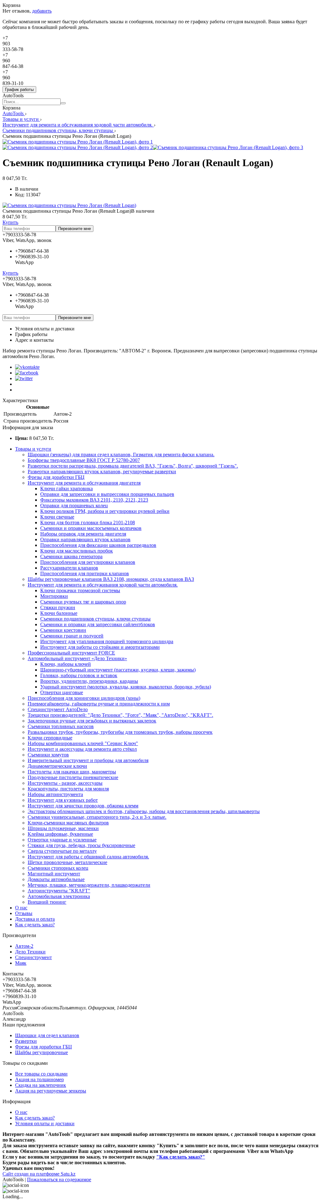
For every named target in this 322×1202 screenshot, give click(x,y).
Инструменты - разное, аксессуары (65, 783)
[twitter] (24, 378)
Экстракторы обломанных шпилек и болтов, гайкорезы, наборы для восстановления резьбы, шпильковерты (144, 811)
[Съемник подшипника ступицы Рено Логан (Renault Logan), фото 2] (78, 147)
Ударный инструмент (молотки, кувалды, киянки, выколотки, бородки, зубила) (125, 686)
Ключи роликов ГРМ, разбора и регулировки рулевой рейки (104, 511)
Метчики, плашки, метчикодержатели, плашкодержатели (89, 885)
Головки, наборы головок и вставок (78, 675)
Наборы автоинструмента (55, 794)
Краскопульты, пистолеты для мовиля (68, 788)
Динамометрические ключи (57, 766)
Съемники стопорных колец (58, 868)
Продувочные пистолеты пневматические (73, 777)
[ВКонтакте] (27, 367)
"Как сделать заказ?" (180, 1157)
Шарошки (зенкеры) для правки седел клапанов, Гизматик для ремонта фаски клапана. (121, 454)
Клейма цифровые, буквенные (60, 834)
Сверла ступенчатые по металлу (62, 851)
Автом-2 (24, 946)
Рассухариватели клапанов (69, 567)
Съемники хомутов (48, 754)
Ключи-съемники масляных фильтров (68, 822)
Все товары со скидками (41, 1073)
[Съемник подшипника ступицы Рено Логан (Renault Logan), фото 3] (228, 147)
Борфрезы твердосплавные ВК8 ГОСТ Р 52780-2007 (84, 460)
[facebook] (26, 372)
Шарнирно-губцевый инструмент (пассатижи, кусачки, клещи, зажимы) (118, 669)
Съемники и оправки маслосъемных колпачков (91, 528)
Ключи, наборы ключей (65, 664)
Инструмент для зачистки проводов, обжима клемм (83, 805)
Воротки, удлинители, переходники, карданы (89, 681)
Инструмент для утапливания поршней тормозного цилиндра (106, 641)
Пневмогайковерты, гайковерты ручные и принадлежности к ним (99, 703)
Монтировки (54, 596)
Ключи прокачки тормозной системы (80, 590)
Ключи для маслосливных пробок (76, 550)
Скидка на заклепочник (40, 1085)
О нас (21, 907)
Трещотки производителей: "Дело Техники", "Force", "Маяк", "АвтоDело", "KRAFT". (120, 715)
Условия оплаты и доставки (45, 328)
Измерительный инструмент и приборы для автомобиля (88, 760)
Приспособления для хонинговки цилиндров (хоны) (84, 698)
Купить (10, 222)
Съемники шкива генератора (71, 556)
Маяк (20, 963)
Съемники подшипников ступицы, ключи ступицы (58, 130)
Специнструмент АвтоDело (58, 709)
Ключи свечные (57, 517)
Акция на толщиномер (39, 1079)
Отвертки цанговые (61, 692)
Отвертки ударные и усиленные (62, 839)
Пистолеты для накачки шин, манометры (72, 771)
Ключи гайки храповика (66, 488)
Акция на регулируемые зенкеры (50, 1090)
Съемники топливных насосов (61, 726)
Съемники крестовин (63, 630)
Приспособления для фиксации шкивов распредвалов (98, 545)
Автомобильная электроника (59, 896)
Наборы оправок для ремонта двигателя (83, 533)
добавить (42, 11)
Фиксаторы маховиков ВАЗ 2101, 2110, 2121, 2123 (94, 500)
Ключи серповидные (50, 737)
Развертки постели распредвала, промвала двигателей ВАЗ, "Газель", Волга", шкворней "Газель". (133, 466)
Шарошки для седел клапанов (47, 1035)
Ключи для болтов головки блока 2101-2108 (87, 522)
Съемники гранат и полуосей (71, 635)
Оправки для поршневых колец (74, 505)
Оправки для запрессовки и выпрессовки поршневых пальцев (107, 494)
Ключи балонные (58, 613)
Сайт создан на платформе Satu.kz (39, 1174)
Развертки (26, 1041)
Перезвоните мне (74, 228)
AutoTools (14, 113)
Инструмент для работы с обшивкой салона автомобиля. (88, 856)
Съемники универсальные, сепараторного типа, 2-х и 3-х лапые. (97, 817)
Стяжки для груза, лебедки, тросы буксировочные (81, 845)
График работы (19, 89)
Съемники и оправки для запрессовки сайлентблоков (97, 624)
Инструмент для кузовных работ (63, 800)
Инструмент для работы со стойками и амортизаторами (100, 647)
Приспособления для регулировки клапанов (87, 562)
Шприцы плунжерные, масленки (63, 828)
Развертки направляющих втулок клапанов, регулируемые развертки (102, 471)
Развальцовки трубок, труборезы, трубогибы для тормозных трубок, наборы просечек (120, 732)
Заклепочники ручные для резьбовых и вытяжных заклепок (92, 720)
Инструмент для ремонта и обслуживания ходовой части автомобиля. (78, 124)
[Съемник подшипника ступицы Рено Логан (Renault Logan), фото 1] (78, 141)
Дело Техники (30, 951)
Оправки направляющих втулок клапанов (85, 539)
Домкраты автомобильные (56, 879)
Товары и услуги (21, 119)
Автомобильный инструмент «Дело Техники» (77, 658)
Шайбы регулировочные (41, 1052)
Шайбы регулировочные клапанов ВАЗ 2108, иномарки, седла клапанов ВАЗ (111, 579)
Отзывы (23, 913)
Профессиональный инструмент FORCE (71, 652)
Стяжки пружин (57, 607)
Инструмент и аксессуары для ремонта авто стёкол (82, 749)
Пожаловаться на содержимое (59, 1179)
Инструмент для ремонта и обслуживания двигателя (84, 483)
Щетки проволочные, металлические (67, 862)
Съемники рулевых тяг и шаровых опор (83, 601)
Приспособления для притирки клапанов (84, 573)
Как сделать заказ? (35, 924)
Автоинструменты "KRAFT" (59, 890)
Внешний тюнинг (47, 902)
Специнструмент (33, 957)
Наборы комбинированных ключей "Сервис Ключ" (83, 743)
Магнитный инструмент (54, 873)
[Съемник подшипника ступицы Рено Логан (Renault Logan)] (69, 205)
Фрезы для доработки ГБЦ (56, 477)
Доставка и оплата (35, 919)
